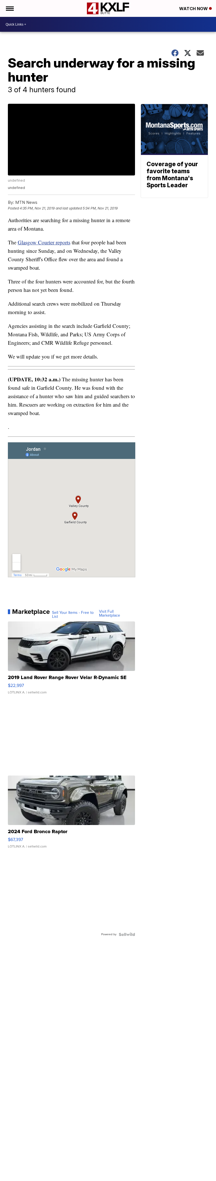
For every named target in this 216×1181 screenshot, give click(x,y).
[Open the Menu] (9, 8)
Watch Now (194, 8)
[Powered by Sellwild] (127, 934)
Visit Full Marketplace (109, 613)
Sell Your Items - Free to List (73, 615)
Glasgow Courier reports (44, 242)
